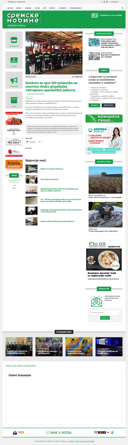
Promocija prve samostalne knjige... (77, 352)
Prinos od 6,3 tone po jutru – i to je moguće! (105, 197)
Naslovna (10, 8)
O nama (71, 441)
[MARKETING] (14, 80)
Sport (44, 8)
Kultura (37, 8)
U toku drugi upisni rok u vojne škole (103, 231)
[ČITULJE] (14, 60)
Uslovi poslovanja (81, 441)
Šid (104, 195)
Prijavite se (105, 318)
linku (50, 117)
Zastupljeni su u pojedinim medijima (102, 96)
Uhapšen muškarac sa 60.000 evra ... (108, 352)
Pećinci (81, 348)
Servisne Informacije (76, 8)
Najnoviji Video (104, 162)
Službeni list (63, 8)
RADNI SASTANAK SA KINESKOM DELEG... (17, 352)
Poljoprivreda (98, 195)
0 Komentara (77, 76)
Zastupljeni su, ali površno (99, 90)
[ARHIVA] (14, 100)
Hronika (18, 8)
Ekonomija (28, 8)
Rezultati (108, 105)
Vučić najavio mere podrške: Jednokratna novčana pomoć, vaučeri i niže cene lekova (111, 44)
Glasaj (94, 105)
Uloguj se (114, 2)
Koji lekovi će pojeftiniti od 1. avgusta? (110, 56)
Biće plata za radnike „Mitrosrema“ (47, 352)
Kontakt (91, 441)
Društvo (52, 8)
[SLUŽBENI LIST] (14, 40)
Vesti (34, 76)
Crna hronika (105, 348)
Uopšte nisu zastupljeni (98, 87)
